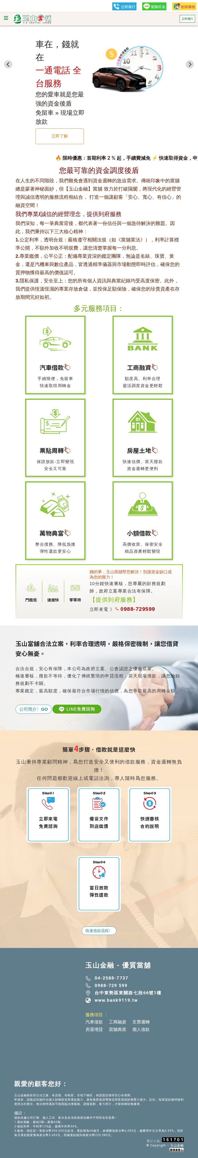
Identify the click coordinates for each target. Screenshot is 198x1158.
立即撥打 (187, 18)
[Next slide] (190, 64)
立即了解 (59, 136)
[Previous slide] (8, 64)
